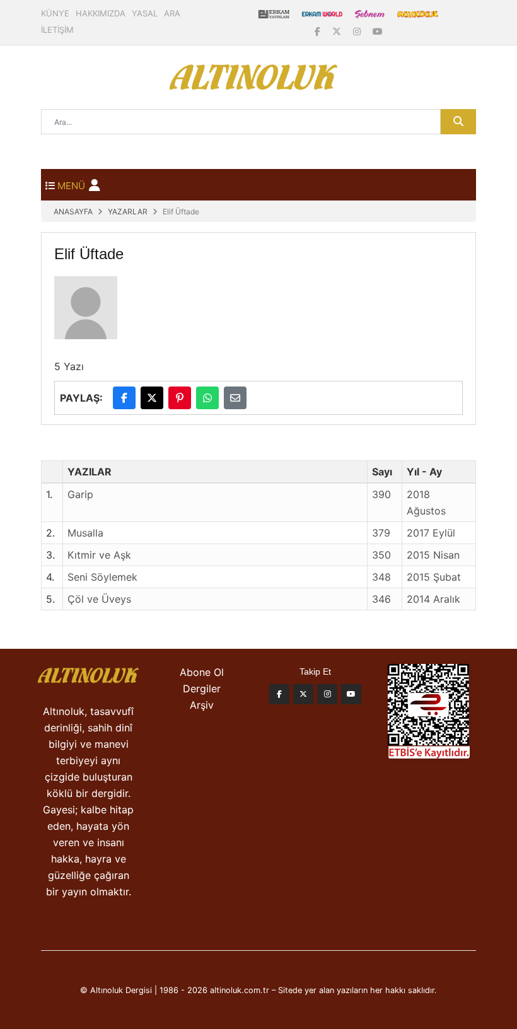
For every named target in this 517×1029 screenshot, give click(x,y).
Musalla (85, 532)
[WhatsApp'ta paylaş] (207, 398)
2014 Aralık (433, 599)
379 (381, 532)
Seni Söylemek (102, 577)
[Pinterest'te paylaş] (179, 398)
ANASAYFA (73, 211)
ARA (172, 13)
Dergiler (202, 688)
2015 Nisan (433, 555)
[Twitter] (303, 694)
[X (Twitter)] (338, 31)
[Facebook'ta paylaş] (124, 398)
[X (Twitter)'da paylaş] (152, 398)
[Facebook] (319, 31)
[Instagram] (358, 31)
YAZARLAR (128, 211)
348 (381, 577)
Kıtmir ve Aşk (99, 555)
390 (381, 494)
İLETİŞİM (57, 30)
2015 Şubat (434, 577)
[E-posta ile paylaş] (235, 398)
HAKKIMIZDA (100, 13)
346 (381, 599)
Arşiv (202, 705)
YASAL (145, 13)
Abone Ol (202, 672)
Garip (80, 494)
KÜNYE (55, 13)
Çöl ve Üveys (99, 599)
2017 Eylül (431, 532)
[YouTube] (378, 31)
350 (381, 555)
